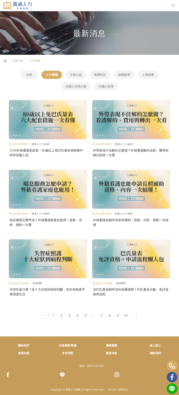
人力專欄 (52, 75)
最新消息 (18, 60)
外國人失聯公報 (76, 86)
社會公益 (76, 75)
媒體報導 (124, 75)
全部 (29, 75)
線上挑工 (155, 345)
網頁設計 (123, 389)
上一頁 (45, 315)
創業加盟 (23, 353)
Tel (172, 365)
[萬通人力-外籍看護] (17, 5)
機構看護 (111, 345)
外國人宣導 (106, 86)
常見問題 (67, 353)
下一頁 (134, 315)
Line (172, 388)
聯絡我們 (155, 353)
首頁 (5, 61)
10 (125, 315)
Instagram (116, 374)
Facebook (172, 377)
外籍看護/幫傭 (68, 345)
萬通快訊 (100, 75)
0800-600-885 (95, 366)
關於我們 (23, 345)
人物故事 (148, 75)
